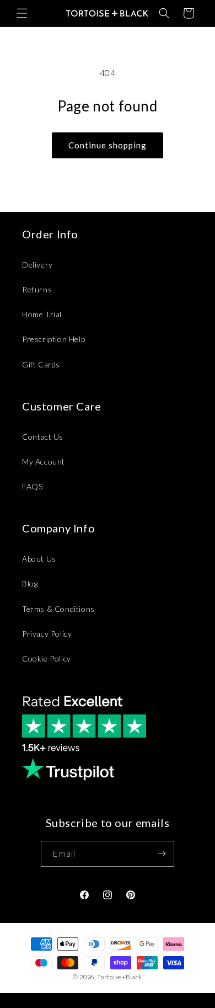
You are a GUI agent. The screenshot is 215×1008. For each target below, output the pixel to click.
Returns (37, 289)
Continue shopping (107, 145)
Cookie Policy (46, 658)
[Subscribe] (161, 854)
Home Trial (42, 314)
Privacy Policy (47, 633)
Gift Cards (41, 364)
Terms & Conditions (58, 609)
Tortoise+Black (119, 976)
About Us (39, 558)
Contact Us (42, 436)
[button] (22, 13)
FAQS (32, 486)
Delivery (37, 264)
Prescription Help (53, 339)
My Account (43, 461)
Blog (29, 583)
